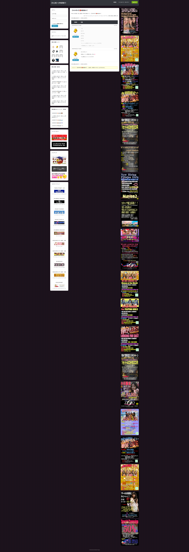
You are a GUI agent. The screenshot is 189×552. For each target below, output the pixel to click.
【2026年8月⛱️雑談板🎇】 (57, 113)
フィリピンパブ (102, 15)
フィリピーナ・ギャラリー (124, 2)
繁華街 (115, 15)
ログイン (135, 2)
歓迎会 (112, 15)
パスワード (54, 18)
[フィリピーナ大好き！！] (58, 4)
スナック (87, 15)
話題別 (81, 13)
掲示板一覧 (76, 13)
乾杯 (109, 15)
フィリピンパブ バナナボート (59, 256)
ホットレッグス (59, 246)
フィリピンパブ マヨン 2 (59, 214)
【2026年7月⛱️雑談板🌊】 (57, 120)
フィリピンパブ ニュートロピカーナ (59, 193)
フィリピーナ (95, 15)
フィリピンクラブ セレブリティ (59, 225)
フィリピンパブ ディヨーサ (59, 204)
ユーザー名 (54, 13)
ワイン (106, 15)
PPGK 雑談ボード (86, 13)
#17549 (115, 25)
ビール (91, 15)
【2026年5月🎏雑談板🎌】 (57, 81)
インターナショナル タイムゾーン (59, 288)
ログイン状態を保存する (58, 23)
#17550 (115, 48)
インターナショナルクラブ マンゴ (59, 277)
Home (72, 13)
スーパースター (59, 235)
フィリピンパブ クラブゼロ (59, 267)
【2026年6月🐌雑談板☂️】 (57, 123)
